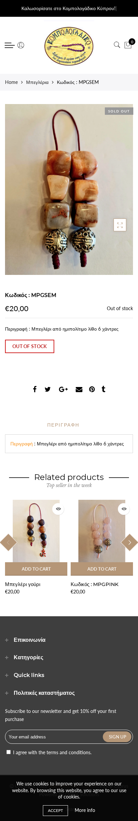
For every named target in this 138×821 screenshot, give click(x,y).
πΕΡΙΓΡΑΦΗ (63, 425)
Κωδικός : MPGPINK (95, 584)
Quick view (58, 509)
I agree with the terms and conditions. (51, 752)
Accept (55, 810)
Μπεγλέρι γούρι (22, 584)
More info (85, 810)
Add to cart (36, 569)
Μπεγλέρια (37, 82)
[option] (36, 548)
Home (11, 82)
